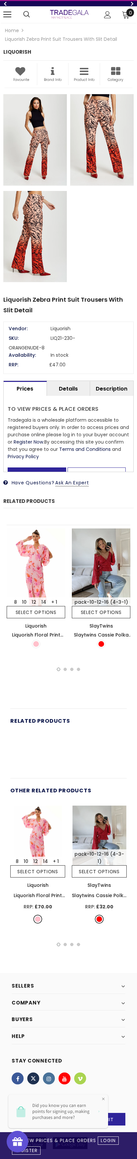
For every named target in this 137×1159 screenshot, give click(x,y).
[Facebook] (18, 1078)
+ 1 (54, 602)
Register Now (28, 442)
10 (24, 602)
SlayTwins (101, 626)
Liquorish (36, 626)
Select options (36, 612)
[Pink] (36, 644)
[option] (68, 3)
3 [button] (71, 669)
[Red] (101, 644)
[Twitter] (33, 1078)
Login (108, 1140)
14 (43, 602)
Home (12, 30)
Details (68, 389)
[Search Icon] (26, 14)
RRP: (13, 364)
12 (34, 602)
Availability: (22, 355)
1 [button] (58, 669)
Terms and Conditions (85, 449)
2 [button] (65, 669)
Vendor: (18, 328)
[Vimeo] (80, 1078)
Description (111, 389)
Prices (25, 389)
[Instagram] (49, 1078)
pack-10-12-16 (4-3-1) (101, 602)
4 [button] (78, 669)
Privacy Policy (23, 456)
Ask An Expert (72, 482)
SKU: (14, 338)
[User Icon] (107, 14)
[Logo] (69, 14)
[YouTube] (64, 1078)
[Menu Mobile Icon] (7, 15)
